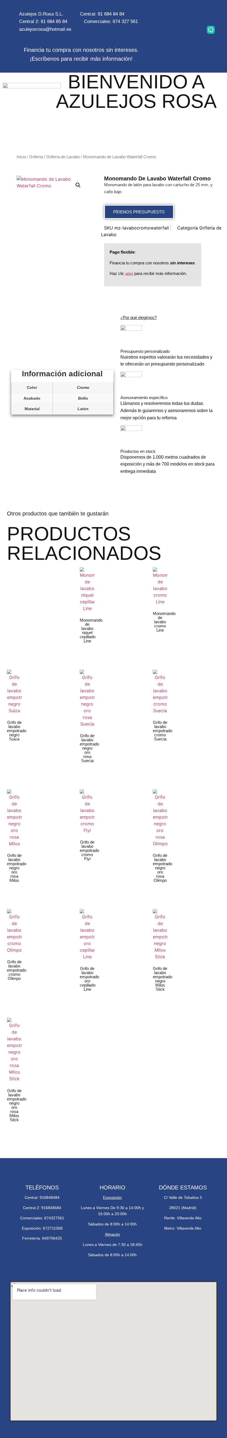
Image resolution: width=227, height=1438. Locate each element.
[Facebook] (211, 14)
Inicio (21, 156)
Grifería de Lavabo (63, 156)
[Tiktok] (193, 30)
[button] (78, 185)
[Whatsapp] (193, 14)
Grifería (36, 156)
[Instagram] (176, 14)
